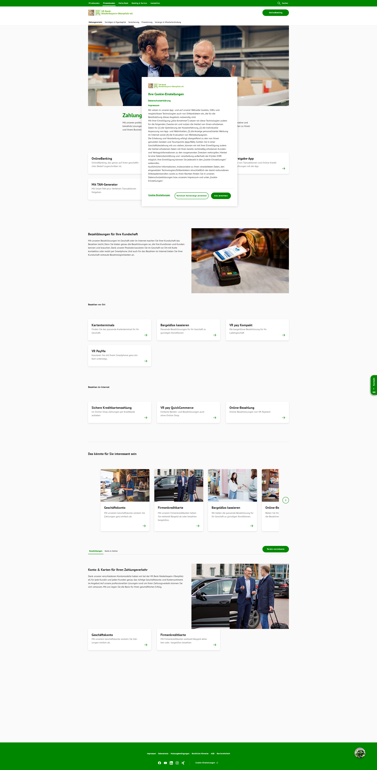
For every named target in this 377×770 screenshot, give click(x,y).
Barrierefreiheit (223, 753)
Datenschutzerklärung (159, 100)
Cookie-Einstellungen (159, 195)
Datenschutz (163, 753)
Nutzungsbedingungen (180, 753)
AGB (212, 753)
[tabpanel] (125, 500)
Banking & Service (139, 3)
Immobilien (155, 3)
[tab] (95, 22)
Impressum (151, 753)
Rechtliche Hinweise (200, 753)
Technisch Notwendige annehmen (191, 195)
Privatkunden (94, 3)
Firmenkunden (109, 3)
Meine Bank (123, 3)
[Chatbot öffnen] (360, 753)
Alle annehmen (221, 195)
